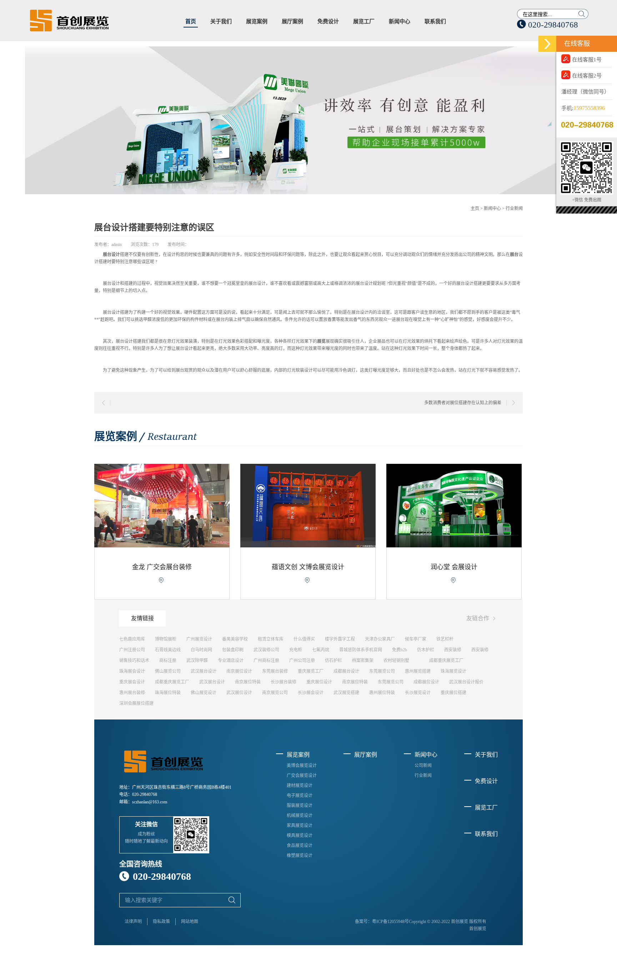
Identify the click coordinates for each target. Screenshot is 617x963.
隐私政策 (161, 921)
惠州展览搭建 (418, 671)
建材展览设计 (299, 785)
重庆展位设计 (319, 681)
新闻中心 (399, 21)
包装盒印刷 (233, 649)
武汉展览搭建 (346, 692)
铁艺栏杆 (444, 639)
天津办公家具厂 (380, 639)
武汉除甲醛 (197, 660)
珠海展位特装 (168, 692)
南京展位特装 (248, 681)
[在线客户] (547, 44)
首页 (190, 21)
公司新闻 (423, 765)
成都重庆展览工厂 (446, 660)
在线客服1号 (587, 59)
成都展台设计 (346, 671)
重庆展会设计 (132, 681)
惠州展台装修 (132, 692)
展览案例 (256, 21)
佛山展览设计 (203, 692)
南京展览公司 (275, 692)
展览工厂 (364, 21)
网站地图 (189, 921)
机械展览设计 (299, 815)
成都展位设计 (426, 681)
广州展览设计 (199, 639)
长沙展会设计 (310, 692)
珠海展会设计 (132, 671)
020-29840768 (547, 24)
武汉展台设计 (203, 671)
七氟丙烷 (320, 649)
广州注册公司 (132, 649)
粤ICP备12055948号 (390, 921)
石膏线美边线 (168, 649)
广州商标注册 (266, 660)
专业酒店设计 (231, 660)
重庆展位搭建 (453, 692)
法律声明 (133, 921)
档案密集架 (362, 660)
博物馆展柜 (165, 639)
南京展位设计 (239, 671)
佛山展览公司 (168, 671)
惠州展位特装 (382, 692)
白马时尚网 (201, 649)
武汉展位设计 (239, 692)
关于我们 (221, 21)
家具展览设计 (299, 825)
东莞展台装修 (275, 671)
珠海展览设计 (453, 671)
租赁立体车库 (271, 639)
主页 (475, 208)
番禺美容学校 (235, 639)
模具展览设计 (299, 835)
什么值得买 (304, 639)
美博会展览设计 (302, 765)
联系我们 (435, 21)
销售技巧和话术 (134, 660)
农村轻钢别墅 (396, 660)
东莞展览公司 (382, 671)
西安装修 (452, 649)
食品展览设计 (299, 845)
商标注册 (167, 660)
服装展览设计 (299, 805)
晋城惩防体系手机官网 (360, 649)
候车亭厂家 (415, 639)
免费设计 (328, 21)
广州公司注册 (302, 660)
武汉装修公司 (266, 649)
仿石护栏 (333, 660)
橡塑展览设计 (299, 855)
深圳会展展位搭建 (136, 703)
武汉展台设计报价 (466, 681)
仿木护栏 (425, 649)
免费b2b (399, 649)
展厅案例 (292, 21)
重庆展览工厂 (310, 671)
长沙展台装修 (283, 681)
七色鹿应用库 (132, 639)
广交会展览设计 (302, 775)
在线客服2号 (587, 76)
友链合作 (482, 618)
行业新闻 (514, 208)
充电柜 (295, 649)
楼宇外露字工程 (340, 639)
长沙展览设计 (418, 692)
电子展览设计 (299, 795)
